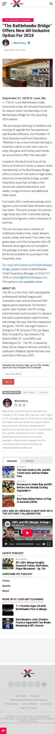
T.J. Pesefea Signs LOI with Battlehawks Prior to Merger (31, 607)
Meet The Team (29, 708)
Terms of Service (29, 704)
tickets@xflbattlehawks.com (29, 277)
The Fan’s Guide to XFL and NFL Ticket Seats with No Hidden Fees (34, 473)
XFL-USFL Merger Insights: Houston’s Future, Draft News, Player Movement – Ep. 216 (32, 565)
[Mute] (43, 544)
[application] (27, 533)
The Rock (43, 392)
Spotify (6, 586)
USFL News (21, 696)
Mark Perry (20, 43)
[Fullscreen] (48, 544)
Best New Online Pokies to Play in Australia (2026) (34, 500)
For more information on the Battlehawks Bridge (27, 267)
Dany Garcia (29, 392)
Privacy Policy (12, 704)
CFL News (35, 696)
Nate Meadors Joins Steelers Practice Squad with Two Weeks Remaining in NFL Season (33, 622)
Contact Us (46, 704)
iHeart (5, 591)
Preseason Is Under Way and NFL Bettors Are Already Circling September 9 (34, 487)
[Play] (6, 544)
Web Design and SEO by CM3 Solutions (29, 700)
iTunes (6, 580)
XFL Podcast (22, 559)
